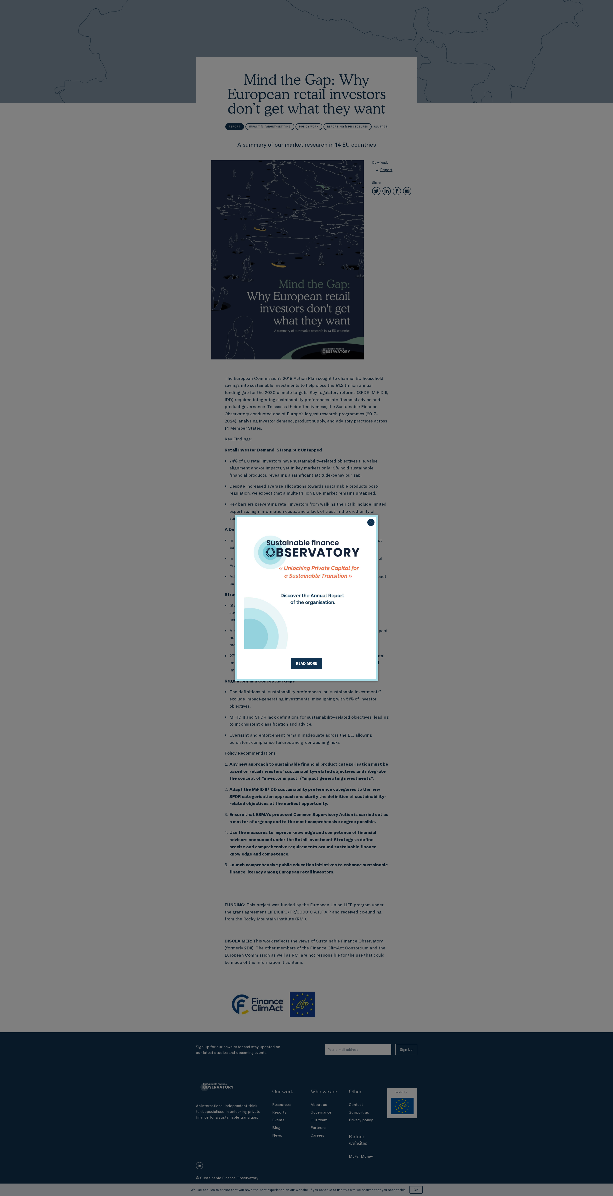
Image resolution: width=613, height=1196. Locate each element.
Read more (306, 663)
